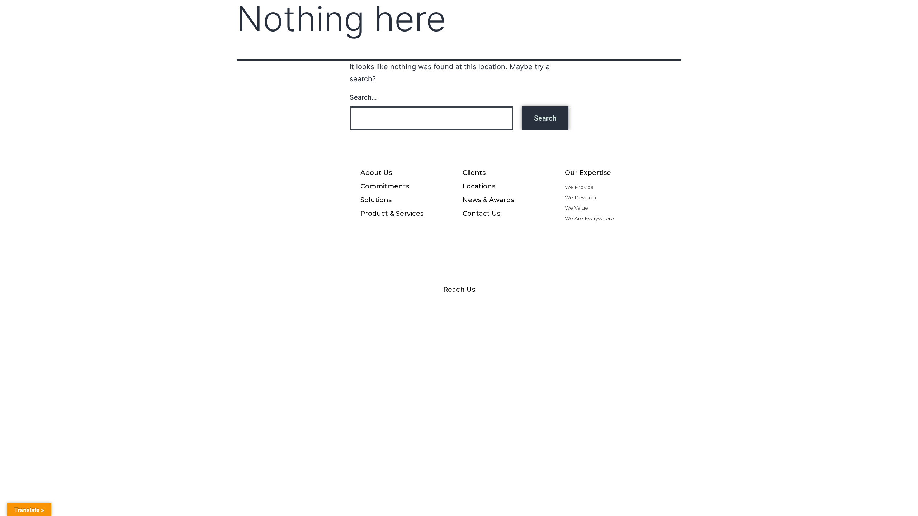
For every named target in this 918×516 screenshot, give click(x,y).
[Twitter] (527, 305)
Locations (479, 186)
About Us (376, 173)
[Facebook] (356, 305)
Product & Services (391, 214)
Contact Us (481, 214)
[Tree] (561, 305)
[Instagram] (390, 305)
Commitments (384, 186)
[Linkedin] (493, 305)
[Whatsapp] (425, 305)
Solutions (376, 200)
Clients (474, 173)
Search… (363, 97)
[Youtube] (459, 305)
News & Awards (488, 200)
